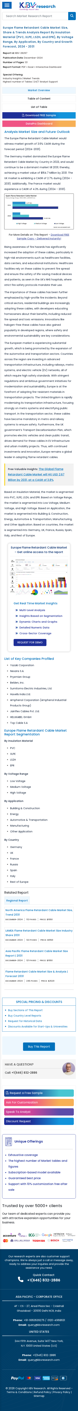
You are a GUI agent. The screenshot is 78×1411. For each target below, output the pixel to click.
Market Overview (39, 90)
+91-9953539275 (34, 1320)
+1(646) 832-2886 (24, 1073)
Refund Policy (42, 1392)
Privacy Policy (61, 1392)
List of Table (39, 107)
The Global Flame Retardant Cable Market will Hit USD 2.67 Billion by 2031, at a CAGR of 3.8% (36, 474)
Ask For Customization (22, 1102)
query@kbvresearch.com (44, 1325)
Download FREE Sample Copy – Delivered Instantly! (43, 236)
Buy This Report (39, 1046)
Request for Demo (30, 642)
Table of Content (39, 98)
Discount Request (18, 1121)
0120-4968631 (56, 1320)
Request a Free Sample (26, 1093)
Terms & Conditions (19, 1392)
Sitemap (39, 1396)
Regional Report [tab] (17, 900)
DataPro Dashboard (39, 123)
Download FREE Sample (40, 115)
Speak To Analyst (18, 1112)
